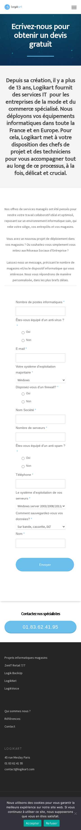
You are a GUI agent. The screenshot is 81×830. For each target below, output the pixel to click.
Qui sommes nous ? (17, 711)
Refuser (51, 823)
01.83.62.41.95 (40, 627)
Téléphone (24, 474)
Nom (20, 533)
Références (12, 719)
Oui (28, 331)
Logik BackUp (13, 673)
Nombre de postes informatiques (40, 302)
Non (28, 340)
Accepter (32, 823)
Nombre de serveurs (31, 428)
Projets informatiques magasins (25, 658)
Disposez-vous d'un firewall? (37, 387)
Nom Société (26, 410)
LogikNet (10, 681)
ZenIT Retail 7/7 (14, 665)
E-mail (21, 348)
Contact (9, 726)
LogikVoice (11, 688)
